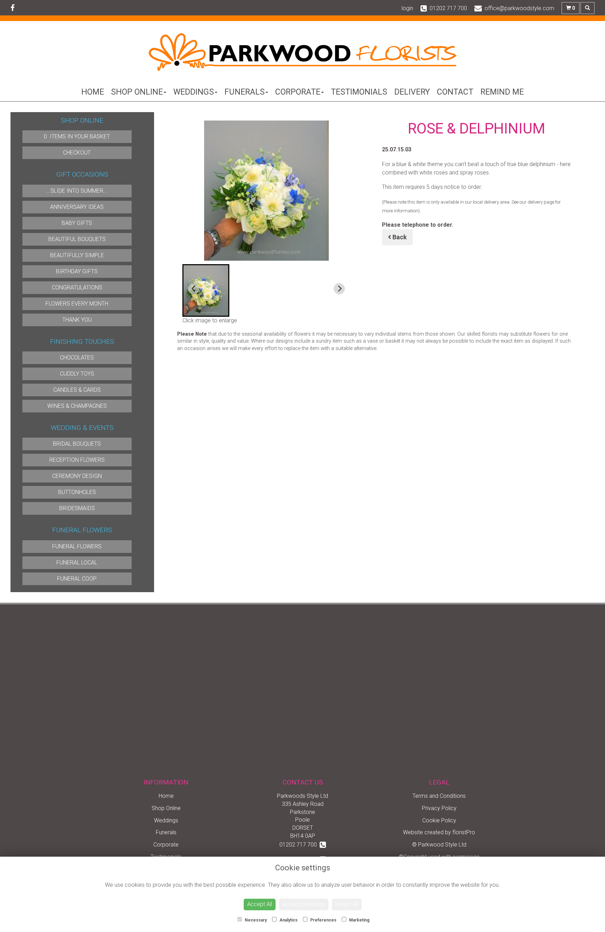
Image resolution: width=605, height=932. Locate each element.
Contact (455, 92)
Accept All (259, 904)
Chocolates (77, 357)
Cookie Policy (439, 820)
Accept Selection (304, 904)
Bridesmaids (77, 508)
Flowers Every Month (77, 303)
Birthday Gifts (77, 271)
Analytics (288, 920)
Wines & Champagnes (77, 406)
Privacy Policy (439, 808)
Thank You (77, 319)
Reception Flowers (77, 460)
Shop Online (137, 92)
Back (399, 237)
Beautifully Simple (77, 255)
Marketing (358, 920)
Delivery (412, 92)
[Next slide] (339, 288)
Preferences (322, 920)
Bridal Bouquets (77, 443)
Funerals (244, 92)
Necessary (255, 920)
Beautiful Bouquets (77, 239)
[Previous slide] (193, 288)
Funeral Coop (77, 578)
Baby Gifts (77, 223)
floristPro (463, 832)
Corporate (297, 92)
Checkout (77, 152)
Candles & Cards (77, 389)
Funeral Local (76, 562)
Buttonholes (77, 492)
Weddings (193, 92)
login (407, 8)
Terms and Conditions (439, 796)
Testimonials (359, 92)
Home (92, 92)
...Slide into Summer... (76, 190)
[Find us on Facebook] (15, 8)
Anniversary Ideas (77, 207)
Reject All (346, 904)
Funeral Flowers (77, 546)
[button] (205, 290)
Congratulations (77, 287)
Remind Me (502, 92)
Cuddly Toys (77, 373)
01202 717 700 (299, 844)
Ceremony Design (77, 476)
